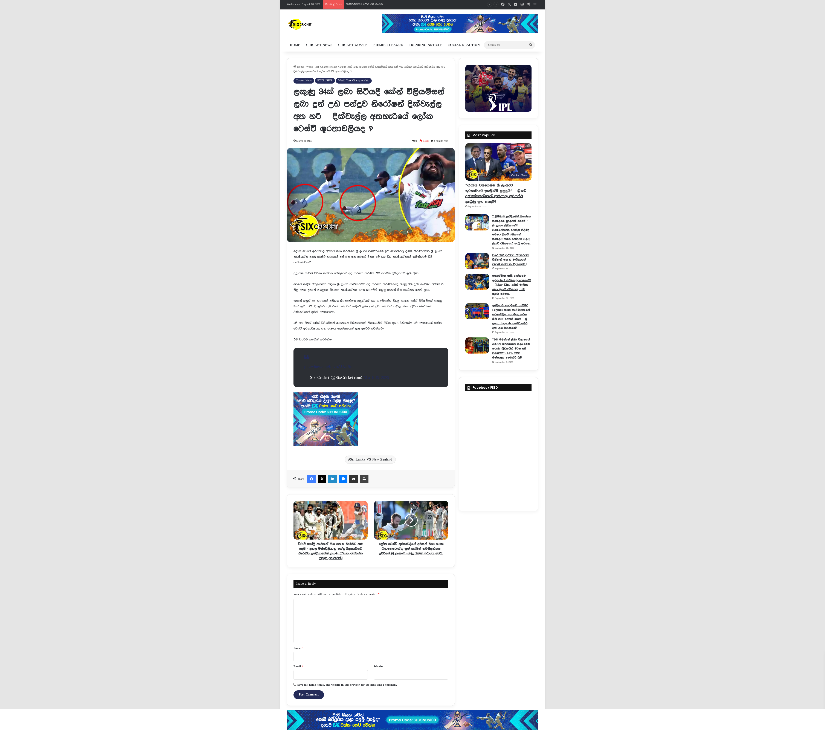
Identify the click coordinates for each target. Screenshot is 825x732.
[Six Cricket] (312, 24)
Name (297, 648)
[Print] (364, 479)
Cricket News (319, 45)
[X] (322, 479)
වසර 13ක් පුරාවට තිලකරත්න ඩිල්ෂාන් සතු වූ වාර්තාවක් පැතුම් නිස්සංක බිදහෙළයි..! (510, 260)
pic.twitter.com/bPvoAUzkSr (327, 367)
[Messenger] (343, 479)
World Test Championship (321, 67)
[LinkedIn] (332, 479)
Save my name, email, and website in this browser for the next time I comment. (347, 684)
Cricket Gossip (352, 45)
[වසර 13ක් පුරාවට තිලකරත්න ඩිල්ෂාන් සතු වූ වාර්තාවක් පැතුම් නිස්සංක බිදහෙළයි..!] (477, 261)
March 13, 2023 (376, 378)
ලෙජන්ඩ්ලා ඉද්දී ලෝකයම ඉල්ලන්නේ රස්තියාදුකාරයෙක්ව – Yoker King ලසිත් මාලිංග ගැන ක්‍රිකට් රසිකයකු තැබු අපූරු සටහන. (511, 284)
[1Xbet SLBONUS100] (412, 720)
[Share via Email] (353, 479)
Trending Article (425, 45)
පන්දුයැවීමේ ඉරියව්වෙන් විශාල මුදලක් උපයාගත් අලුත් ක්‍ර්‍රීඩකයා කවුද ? (388, 4)
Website (378, 666)
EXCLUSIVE (325, 80)
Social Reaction (464, 45)
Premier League (388, 45)
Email (298, 666)
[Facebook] (311, 479)
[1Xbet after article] (370, 420)
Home (295, 45)
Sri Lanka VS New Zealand (371, 459)
